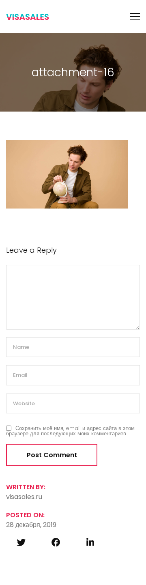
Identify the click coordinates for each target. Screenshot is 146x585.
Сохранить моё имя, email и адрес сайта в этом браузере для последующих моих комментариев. (70, 431)
